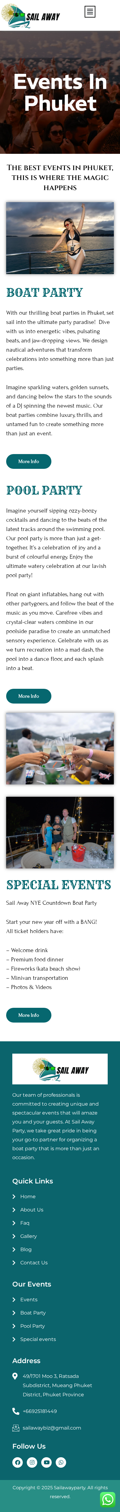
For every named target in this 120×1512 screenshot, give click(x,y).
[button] (90, 12)
